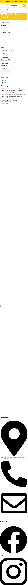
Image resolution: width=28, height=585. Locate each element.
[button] (6, 71)
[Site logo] (13, 5)
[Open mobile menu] (2, 5)
